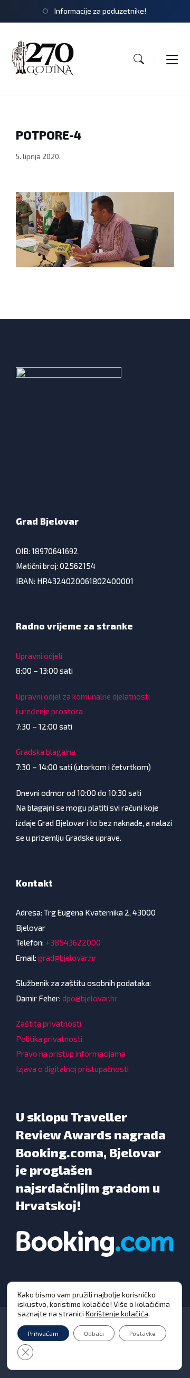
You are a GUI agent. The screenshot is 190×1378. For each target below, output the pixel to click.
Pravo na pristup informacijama (71, 1053)
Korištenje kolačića (117, 1313)
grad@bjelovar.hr (67, 957)
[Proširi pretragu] (138, 59)
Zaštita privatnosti (48, 1023)
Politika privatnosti (49, 1039)
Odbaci (94, 1333)
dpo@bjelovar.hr (90, 998)
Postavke (142, 1333)
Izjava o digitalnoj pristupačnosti (72, 1069)
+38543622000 (73, 942)
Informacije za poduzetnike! (100, 10)
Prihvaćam (43, 1333)
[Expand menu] (172, 59)
